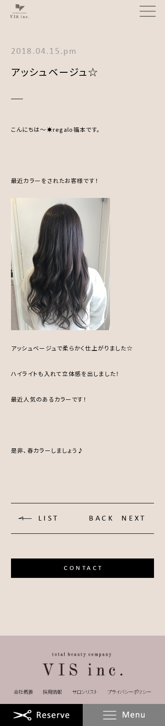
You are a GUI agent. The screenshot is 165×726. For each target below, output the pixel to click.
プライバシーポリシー (129, 691)
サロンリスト (85, 691)
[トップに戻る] (82, 664)
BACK (101, 518)
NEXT (134, 518)
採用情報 (52, 691)
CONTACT (83, 568)
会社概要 (23, 691)
